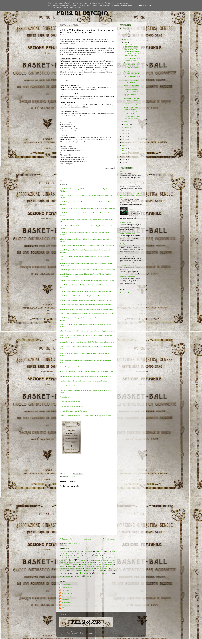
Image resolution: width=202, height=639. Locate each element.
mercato (109, 564)
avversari (99, 551)
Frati (62, 560)
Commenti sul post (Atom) (73, 543)
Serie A (73, 570)
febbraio (126, 124)
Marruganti (66, 564)
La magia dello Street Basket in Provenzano (73, 411)
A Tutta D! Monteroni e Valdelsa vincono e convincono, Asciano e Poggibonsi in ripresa (87, 331)
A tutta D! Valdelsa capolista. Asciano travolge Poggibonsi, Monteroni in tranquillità (86, 300)
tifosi (109, 573)
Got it (151, 5)
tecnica (103, 573)
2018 (124, 151)
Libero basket (79, 562)
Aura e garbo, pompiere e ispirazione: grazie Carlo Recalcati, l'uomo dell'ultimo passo (87, 342)
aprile (126, 42)
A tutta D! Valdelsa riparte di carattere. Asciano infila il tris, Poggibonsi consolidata (86, 291)
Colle (71, 556)
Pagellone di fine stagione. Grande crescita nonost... (131, 50)
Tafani (96, 573)
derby (86, 558)
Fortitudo (113, 558)
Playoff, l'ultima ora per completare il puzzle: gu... (132, 72)
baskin (62, 554)
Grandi (90, 560)
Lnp (85, 562)
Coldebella (64, 556)
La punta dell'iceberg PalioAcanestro (71, 406)
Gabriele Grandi (66, 596)
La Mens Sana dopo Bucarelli (128, 266)
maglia (105, 562)
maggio (126, 39)
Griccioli (97, 560)
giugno (126, 37)
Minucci (61, 566)
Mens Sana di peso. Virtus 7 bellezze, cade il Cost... (132, 86)
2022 (124, 139)
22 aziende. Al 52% (125, 222)
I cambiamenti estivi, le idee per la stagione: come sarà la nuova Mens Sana (83, 381)
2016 (124, 157)
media (83, 564)
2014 (124, 162)
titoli (60, 576)
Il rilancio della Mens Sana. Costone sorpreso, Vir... (131, 81)
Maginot (99, 562)
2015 (124, 159)
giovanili (82, 560)
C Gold (76, 553)
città (114, 554)
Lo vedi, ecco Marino (126, 183)
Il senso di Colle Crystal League (70, 402)
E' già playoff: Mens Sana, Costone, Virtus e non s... (131, 90)
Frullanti (69, 560)
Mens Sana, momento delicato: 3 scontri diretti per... (133, 108)
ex (98, 558)
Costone (96, 555)
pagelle (90, 566)
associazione (88, 552)
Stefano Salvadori (67, 605)
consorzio (87, 556)
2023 (124, 137)
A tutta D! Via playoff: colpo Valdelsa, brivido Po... (132, 54)
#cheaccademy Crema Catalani (135, 209)
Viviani (87, 576)
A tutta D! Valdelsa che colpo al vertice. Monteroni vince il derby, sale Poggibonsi (86, 304)
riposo (112, 568)
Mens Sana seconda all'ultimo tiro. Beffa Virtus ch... (132, 63)
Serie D (73, 477)
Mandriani (112, 562)
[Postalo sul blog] (76, 474)
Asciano (79, 552)
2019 (124, 148)
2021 (124, 142)
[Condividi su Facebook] (80, 474)
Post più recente (65, 538)
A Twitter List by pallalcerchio (129, 293)
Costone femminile (109, 556)
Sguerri (88, 571)
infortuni (113, 560)
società (101, 570)
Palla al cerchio (82, 13)
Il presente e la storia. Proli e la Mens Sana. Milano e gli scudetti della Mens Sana (131, 195)
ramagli (99, 568)
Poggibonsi (79, 568)
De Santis (74, 558)
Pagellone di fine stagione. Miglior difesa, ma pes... (131, 45)
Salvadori (62, 570)
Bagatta (113, 551)
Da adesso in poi (124, 255)
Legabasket (70, 562)
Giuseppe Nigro (66, 599)
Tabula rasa (123, 172)
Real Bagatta (123, 244)
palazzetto (98, 566)
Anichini (71, 552)
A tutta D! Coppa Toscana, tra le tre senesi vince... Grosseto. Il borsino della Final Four (87, 270)
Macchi (92, 562)
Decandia (80, 558)
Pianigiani (71, 568)
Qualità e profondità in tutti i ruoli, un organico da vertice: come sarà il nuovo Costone (87, 371)
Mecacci (75, 564)
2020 (124, 145)
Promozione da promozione (128, 276)
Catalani (101, 554)
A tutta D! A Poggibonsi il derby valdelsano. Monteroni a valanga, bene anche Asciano (87, 245)
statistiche (62, 573)
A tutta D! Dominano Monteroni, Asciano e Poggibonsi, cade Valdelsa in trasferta (85, 296)
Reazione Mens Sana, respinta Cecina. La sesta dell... (132, 104)
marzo (126, 122)
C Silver (85, 554)
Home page (87, 538)
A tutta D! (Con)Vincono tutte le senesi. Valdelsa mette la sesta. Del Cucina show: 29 (87, 309)
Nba (85, 566)
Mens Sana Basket (94, 564)
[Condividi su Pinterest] (82, 474)
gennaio (126, 127)
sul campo (83, 572)
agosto (126, 31)
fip (108, 558)
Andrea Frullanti (66, 585)
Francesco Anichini (67, 593)
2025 (124, 131)
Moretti (79, 566)
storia (72, 573)
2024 (124, 134)
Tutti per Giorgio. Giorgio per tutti (70, 367)
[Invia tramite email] (74, 474)
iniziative (63, 562)
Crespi (64, 558)
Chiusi (107, 554)
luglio (126, 34)
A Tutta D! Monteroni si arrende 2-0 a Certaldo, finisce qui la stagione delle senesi (85, 415)
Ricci (105, 568)
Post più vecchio (109, 538)
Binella (68, 554)
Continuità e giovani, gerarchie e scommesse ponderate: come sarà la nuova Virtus (85, 376)
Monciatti (71, 566)
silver (95, 570)
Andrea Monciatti (67, 587)
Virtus (76, 575)
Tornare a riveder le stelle (127, 233)
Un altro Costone (65, 397)
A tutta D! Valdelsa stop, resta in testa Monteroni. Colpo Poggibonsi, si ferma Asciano (87, 280)
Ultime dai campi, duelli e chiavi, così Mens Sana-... (132, 68)
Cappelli (67, 477)
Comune (78, 556)
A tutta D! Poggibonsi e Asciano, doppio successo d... (133, 95)
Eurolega (93, 558)
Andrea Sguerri (66, 590)
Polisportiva (89, 568)
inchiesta (105, 560)
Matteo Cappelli (66, 602)
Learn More (142, 5)
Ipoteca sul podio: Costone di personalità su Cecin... (132, 117)
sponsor (110, 571)
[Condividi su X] (78, 474)
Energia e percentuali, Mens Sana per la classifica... (132, 99)
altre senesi (62, 552)
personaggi (62, 568)
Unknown (64, 608)
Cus (69, 558)
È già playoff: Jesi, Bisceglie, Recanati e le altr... (132, 59)
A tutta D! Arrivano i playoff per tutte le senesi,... (133, 77)
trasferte (67, 576)
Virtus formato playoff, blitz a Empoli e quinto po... (132, 113)
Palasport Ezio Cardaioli (67, 386)
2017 (124, 154)
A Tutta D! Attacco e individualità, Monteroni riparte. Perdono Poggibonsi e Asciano (86, 313)
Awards (108, 551)
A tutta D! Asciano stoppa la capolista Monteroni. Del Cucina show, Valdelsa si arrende (87, 208)
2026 (124, 28)
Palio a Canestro (109, 566)
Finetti (103, 558)
